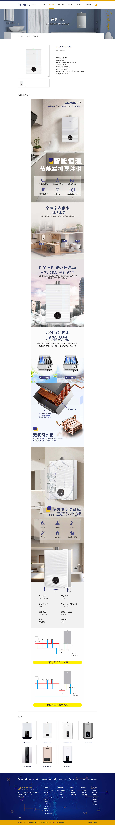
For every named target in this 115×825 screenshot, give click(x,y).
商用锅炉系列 (48, 797)
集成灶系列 (48, 801)
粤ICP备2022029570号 (46, 822)
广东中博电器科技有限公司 (32, 822)
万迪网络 (95, 822)
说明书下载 (84, 794)
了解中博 (88, 4)
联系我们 (95, 804)
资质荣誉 (95, 799)
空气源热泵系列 (49, 790)
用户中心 (79, 4)
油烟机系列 (48, 804)
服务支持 (60, 797)
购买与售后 (61, 4)
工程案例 (60, 794)
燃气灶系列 (48, 806)
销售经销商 (73, 794)
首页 (44, 4)
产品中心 (51, 4)
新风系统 (47, 808)
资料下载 (84, 792)
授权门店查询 (61, 790)
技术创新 (73, 792)
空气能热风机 (48, 813)
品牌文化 (95, 792)
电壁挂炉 (47, 794)
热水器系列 (35, 36)
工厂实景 (95, 801)
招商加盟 (70, 4)
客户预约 (84, 790)
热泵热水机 (48, 810)
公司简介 (95, 790)
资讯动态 (95, 794)
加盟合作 (73, 790)
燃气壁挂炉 (48, 792)
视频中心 (95, 797)
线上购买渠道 (61, 792)
